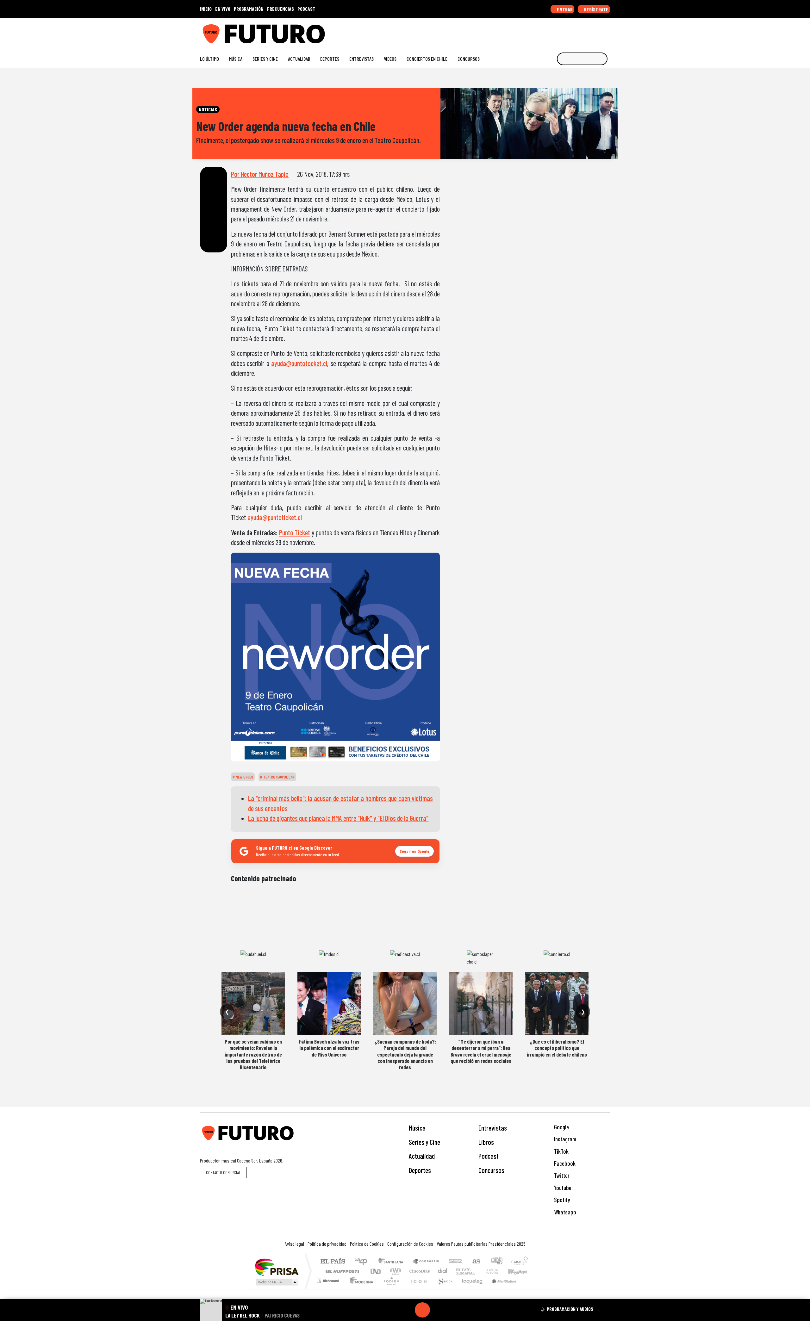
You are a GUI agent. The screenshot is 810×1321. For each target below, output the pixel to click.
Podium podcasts (328, 1279)
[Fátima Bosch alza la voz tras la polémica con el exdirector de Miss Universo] (329, 1003)
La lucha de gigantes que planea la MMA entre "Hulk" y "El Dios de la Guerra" (338, 818)
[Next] (452, 1310)
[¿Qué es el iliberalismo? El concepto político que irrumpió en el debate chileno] (557, 1003)
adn (496, 1262)
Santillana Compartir (426, 1262)
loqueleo (470, 1289)
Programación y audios (570, 1309)
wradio (394, 1271)
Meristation (500, 1289)
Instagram (564, 1139)
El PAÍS (332, 1262)
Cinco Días (418, 1271)
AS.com (475, 1262)
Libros (486, 1142)
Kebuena (520, 1271)
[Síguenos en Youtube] (587, 31)
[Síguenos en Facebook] (567, 31)
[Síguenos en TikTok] (556, 31)
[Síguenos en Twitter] (577, 31)
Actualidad (299, 59)
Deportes (329, 59)
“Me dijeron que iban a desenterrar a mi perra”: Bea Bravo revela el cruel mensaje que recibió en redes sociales (481, 1051)
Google (561, 1127)
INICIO (206, 9)
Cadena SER (455, 1262)
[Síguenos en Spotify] (597, 31)
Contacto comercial (223, 1172)
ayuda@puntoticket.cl (274, 517)
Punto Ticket (294, 532)
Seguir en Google (414, 851)
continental (443, 1271)
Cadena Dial (498, 1271)
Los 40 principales (363, 1262)
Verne (478, 1271)
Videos (390, 59)
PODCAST (306, 9)
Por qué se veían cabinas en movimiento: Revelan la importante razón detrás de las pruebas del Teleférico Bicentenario (253, 1054)
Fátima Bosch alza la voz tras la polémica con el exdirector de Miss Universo (329, 1047)
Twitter (561, 1175)
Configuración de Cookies (410, 1244)
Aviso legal (294, 1244)
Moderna (360, 1289)
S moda (443, 1289)
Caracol (519, 1262)
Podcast (488, 1156)
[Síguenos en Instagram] (546, 31)
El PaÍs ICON (417, 1289)
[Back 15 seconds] (407, 1310)
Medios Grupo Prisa (276, 1282)
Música (235, 59)
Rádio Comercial (529, 1289)
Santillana (392, 1262)
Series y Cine (265, 59)
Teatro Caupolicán (278, 776)
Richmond (328, 1289)
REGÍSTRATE (595, 9)
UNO (376, 1271)
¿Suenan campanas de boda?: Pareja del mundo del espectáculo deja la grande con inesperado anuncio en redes (405, 1054)
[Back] (392, 1310)
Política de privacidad (327, 1244)
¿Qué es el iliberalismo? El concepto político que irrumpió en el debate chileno (557, 1047)
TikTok (561, 1151)
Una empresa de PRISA (276, 1267)
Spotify (561, 1199)
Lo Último (209, 59)
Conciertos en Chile (427, 59)
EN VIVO (222, 9)
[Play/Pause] (422, 1310)
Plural (389, 1289)
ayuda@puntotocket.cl (299, 363)
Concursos (469, 59)
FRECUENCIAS (280, 9)
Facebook (564, 1163)
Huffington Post (341, 1271)
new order (244, 776)
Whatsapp (564, 1212)
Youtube (562, 1187)
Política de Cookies (367, 1244)
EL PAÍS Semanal (459, 1271)
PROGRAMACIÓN (249, 9)
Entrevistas (361, 59)
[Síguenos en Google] (536, 31)
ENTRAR (564, 9)
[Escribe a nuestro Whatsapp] (607, 31)
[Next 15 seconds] (437, 1310)
